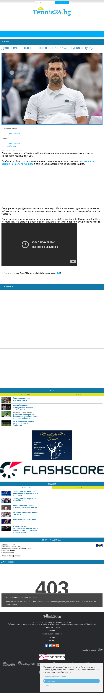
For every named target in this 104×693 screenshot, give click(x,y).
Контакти (52, 640)
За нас (52, 637)
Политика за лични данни (52, 634)
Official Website (7, 556)
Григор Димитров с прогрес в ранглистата (24, 500)
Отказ (46, 686)
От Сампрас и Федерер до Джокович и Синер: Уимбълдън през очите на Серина (25, 416)
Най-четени (26, 487)
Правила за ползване (52, 627)
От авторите (26, 394)
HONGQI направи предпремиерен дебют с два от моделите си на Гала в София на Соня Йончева (25, 529)
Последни (78, 487)
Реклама (52, 631)
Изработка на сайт (89, 650)
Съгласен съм (49, 681)
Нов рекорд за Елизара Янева (25, 519)
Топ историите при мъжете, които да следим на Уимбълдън (23, 423)
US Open (11, 545)
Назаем (78, 394)
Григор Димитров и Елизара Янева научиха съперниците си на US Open (25, 493)
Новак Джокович (13, 133)
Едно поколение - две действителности (21, 399)
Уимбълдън (11, 146)
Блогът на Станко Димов (22, 412)
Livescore (17, 556)
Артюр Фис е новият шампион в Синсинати (25, 513)
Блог (52, 390)
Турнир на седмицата (52, 540)
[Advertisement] (53, 23)
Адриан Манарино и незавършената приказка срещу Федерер (23, 407)
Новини (5, 42)
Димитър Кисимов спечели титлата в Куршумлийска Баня (25, 506)
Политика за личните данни (55, 676)
